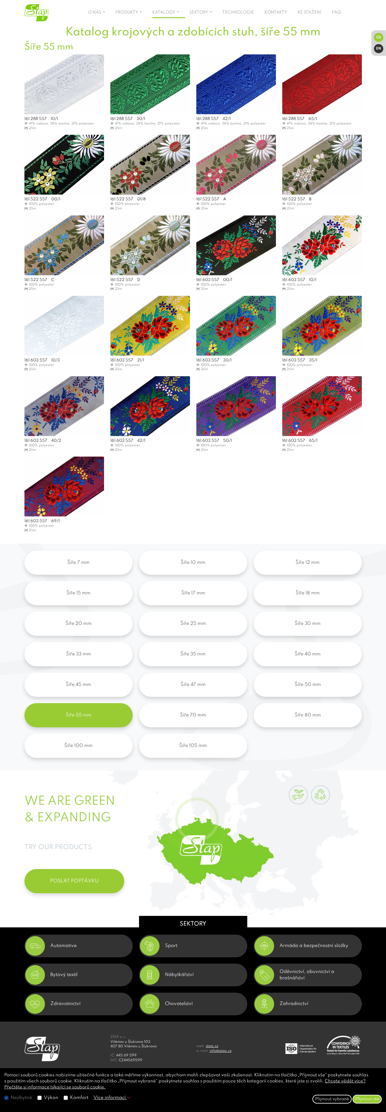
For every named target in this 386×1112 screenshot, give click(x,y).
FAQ (336, 12)
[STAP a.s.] (46, 13)
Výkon (51, 1097)
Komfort (79, 1097)
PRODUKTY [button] (127, 12)
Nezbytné (21, 1097)
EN (378, 48)
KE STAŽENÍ (309, 12)
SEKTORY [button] (199, 12)
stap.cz (212, 1046)
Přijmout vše (367, 1099)
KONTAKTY (275, 12)
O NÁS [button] (95, 12)
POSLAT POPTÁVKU (74, 881)
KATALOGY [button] (164, 12)
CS (378, 37)
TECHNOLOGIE (238, 12)
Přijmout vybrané (332, 1099)
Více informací (110, 1097)
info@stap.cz (221, 1051)
